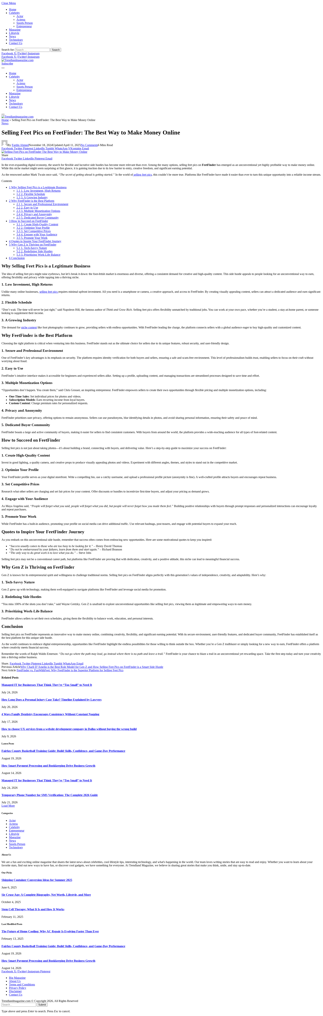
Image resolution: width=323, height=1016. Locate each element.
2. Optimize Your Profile (33, 227)
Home (12, 9)
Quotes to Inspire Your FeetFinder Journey (35, 241)
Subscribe (7, 63)
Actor (19, 16)
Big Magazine (17, 977)
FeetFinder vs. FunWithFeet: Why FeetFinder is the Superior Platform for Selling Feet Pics (70, 670)
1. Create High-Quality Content (37, 224)
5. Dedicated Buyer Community (37, 217)
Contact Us (15, 43)
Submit (42, 1004)
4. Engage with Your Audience (36, 234)
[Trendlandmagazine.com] (17, 60)
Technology (16, 39)
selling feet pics (142, 174)
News (12, 36)
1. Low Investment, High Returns (38, 190)
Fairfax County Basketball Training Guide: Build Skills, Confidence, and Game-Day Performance (63, 750)
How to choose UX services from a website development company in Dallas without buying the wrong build (69, 729)
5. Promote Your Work (31, 237)
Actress (20, 19)
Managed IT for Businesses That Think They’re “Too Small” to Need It (46, 684)
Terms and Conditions (22, 984)
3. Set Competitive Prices (33, 231)
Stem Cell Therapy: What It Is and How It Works (32, 909)
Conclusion (17, 258)
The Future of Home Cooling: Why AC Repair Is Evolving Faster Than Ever (50, 931)
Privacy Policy (17, 987)
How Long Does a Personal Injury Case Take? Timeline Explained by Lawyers (51, 699)
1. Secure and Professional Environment (42, 204)
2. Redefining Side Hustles (34, 251)
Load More (8, 805)
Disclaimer (15, 991)
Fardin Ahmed (20, 145)
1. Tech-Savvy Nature (31, 248)
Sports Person (24, 23)
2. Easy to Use (27, 207)
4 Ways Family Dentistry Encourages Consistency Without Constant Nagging (50, 714)
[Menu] (2, 67)
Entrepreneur (24, 26)
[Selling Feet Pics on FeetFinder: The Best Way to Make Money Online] (44, 151)
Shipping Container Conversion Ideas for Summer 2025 (36, 880)
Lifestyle (14, 33)
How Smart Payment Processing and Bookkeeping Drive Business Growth (48, 765)
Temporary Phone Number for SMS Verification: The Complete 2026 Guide (49, 795)
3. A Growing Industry (32, 197)
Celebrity (14, 12)
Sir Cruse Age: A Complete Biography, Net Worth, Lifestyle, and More (46, 894)
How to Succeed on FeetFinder (28, 221)
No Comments (89, 145)
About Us (15, 981)
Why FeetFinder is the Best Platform (31, 200)
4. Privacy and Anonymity (34, 214)
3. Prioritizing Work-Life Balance (38, 254)
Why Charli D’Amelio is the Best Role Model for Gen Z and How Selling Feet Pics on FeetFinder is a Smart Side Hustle (91, 666)
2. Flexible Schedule (30, 194)
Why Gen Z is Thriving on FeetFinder (32, 244)
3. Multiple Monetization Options (38, 210)
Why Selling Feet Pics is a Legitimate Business (38, 187)
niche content (29, 327)
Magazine (15, 29)
